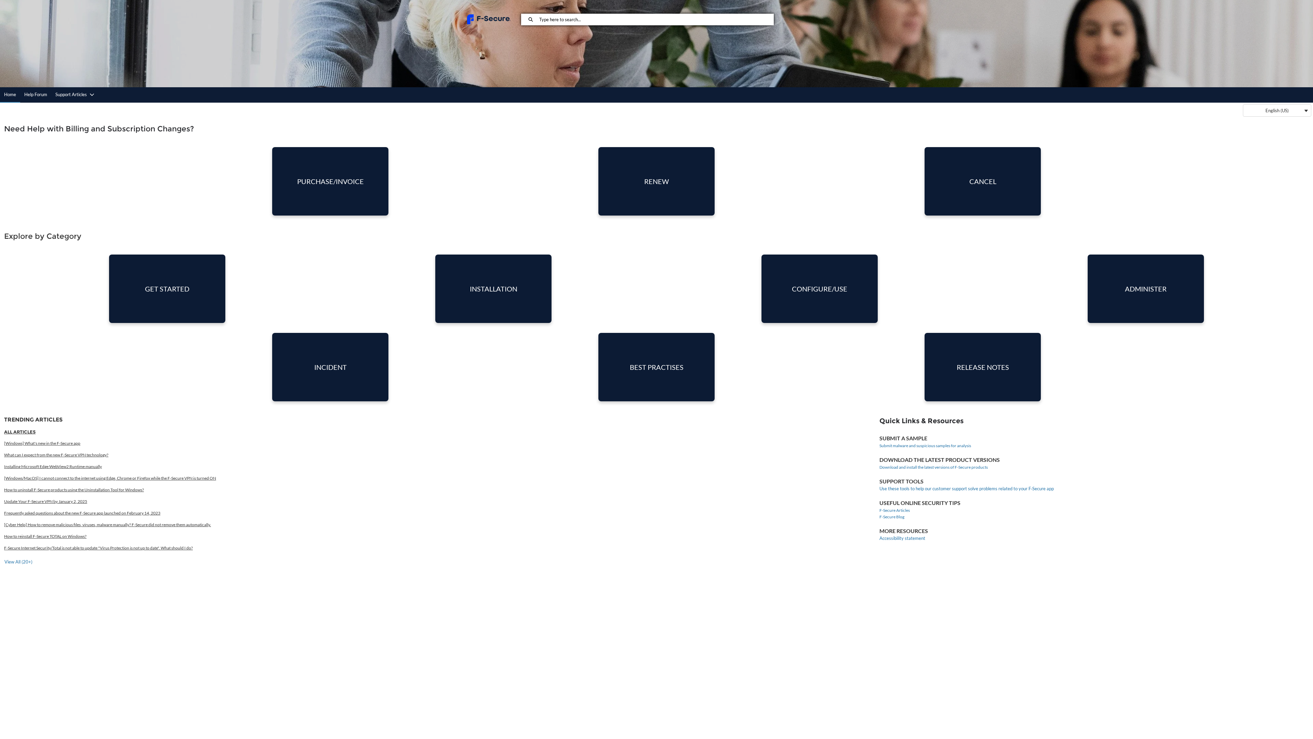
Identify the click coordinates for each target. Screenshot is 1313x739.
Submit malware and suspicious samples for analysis (925, 445)
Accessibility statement (902, 538)
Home (10, 94)
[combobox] (656, 19)
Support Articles (71, 94)
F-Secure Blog (891, 516)
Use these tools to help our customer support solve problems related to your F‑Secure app (966, 488)
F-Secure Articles (894, 510)
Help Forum (35, 94)
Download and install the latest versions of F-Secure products (933, 467)
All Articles (20, 432)
